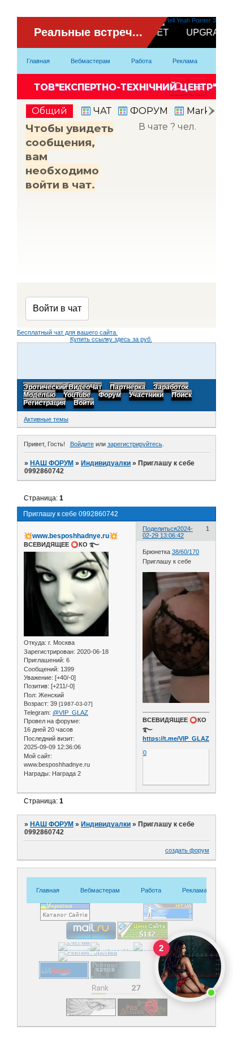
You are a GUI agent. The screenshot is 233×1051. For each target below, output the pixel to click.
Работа (141, 61)
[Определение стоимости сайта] (142, 937)
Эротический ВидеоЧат (62, 388)
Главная (38, 61)
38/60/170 (185, 551)
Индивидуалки (106, 463)
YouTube (76, 395)
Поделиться (160, 528)
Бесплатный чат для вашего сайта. (67, 332)
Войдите (82, 444)
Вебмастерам (90, 61)
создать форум (187, 850)
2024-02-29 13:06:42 (168, 532)
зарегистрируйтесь (134, 444)
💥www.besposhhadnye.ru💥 (71, 536)
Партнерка (127, 388)
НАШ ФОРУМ (52, 463)
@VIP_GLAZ (70, 712)
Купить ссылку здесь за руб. (111, 339)
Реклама (184, 61)
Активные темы (46, 419)
